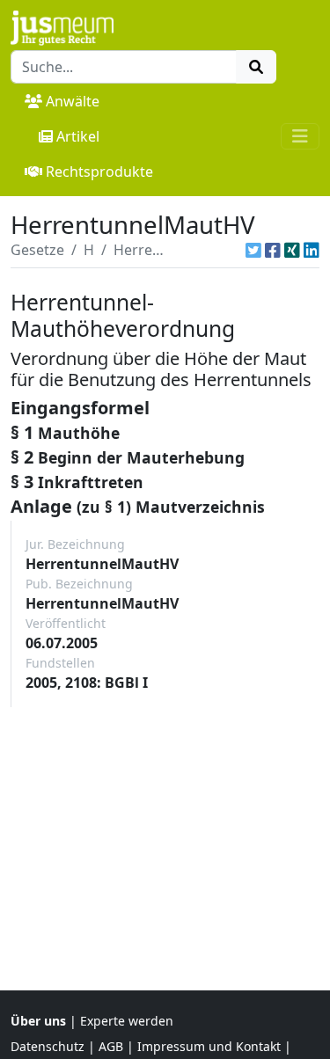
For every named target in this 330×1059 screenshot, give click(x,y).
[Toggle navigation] (300, 136)
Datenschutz (47, 1046)
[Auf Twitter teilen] (253, 249)
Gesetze (37, 249)
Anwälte (72, 101)
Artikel (77, 136)
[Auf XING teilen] (292, 249)
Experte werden (126, 1020)
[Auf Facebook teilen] (273, 249)
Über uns (38, 1020)
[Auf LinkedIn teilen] (311, 249)
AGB (111, 1046)
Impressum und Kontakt (209, 1046)
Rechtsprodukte (99, 171)
